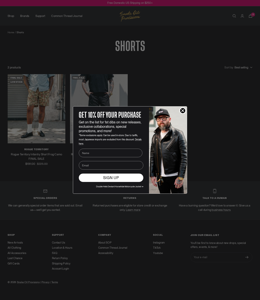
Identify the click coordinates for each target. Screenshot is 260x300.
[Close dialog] (183, 110)
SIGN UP (111, 177)
